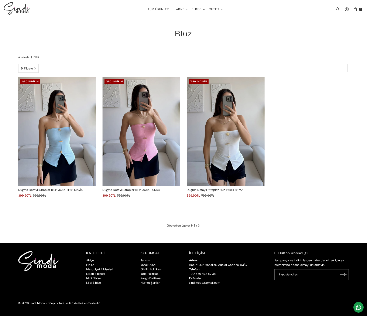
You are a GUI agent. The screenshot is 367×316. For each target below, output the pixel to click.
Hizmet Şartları (150, 283)
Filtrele (28, 68)
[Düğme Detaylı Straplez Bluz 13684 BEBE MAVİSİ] (57, 131)
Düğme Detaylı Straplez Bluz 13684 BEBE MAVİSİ (50, 190)
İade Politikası (150, 274)
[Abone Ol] (343, 274)
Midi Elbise (93, 283)
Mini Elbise (93, 278)
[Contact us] (358, 307)
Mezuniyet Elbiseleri (99, 269)
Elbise (196, 9)
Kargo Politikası (151, 278)
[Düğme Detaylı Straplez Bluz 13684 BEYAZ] (226, 131)
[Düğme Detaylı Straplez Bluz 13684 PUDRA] (141, 131)
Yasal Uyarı (148, 265)
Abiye (180, 9)
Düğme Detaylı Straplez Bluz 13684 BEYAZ (215, 190)
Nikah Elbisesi (95, 274)
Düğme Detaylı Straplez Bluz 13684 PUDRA (131, 190)
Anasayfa (24, 57)
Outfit (214, 9)
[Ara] (338, 9)
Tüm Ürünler (158, 9)
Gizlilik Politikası (151, 269)
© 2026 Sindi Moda (31, 303)
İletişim (145, 260)
